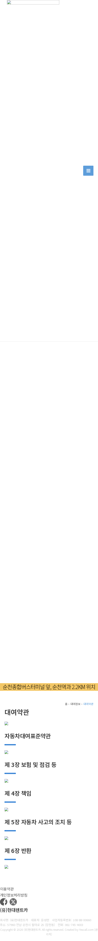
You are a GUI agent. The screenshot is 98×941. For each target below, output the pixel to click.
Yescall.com (86, 929)
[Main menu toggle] (88, 171)
